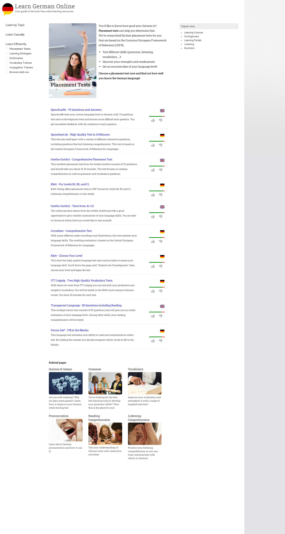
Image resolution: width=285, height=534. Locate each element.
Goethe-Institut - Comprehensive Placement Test (81, 159)
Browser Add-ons (19, 72)
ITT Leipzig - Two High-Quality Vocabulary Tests (81, 280)
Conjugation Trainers (21, 67)
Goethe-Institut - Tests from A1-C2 (72, 206)
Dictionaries (16, 58)
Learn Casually (15, 34)
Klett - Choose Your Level (66, 255)
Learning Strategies (20, 53)
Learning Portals (193, 40)
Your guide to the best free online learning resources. (44, 11)
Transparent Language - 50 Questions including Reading (86, 305)
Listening (189, 44)
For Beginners (191, 36)
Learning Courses (193, 32)
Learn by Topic (15, 25)
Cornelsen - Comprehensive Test (71, 231)
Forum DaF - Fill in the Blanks (70, 330)
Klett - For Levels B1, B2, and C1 (70, 184)
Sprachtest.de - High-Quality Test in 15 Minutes (80, 134)
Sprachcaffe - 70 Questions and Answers (76, 109)
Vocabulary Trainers (21, 62)
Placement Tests (20, 48)
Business (189, 48)
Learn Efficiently (16, 44)
